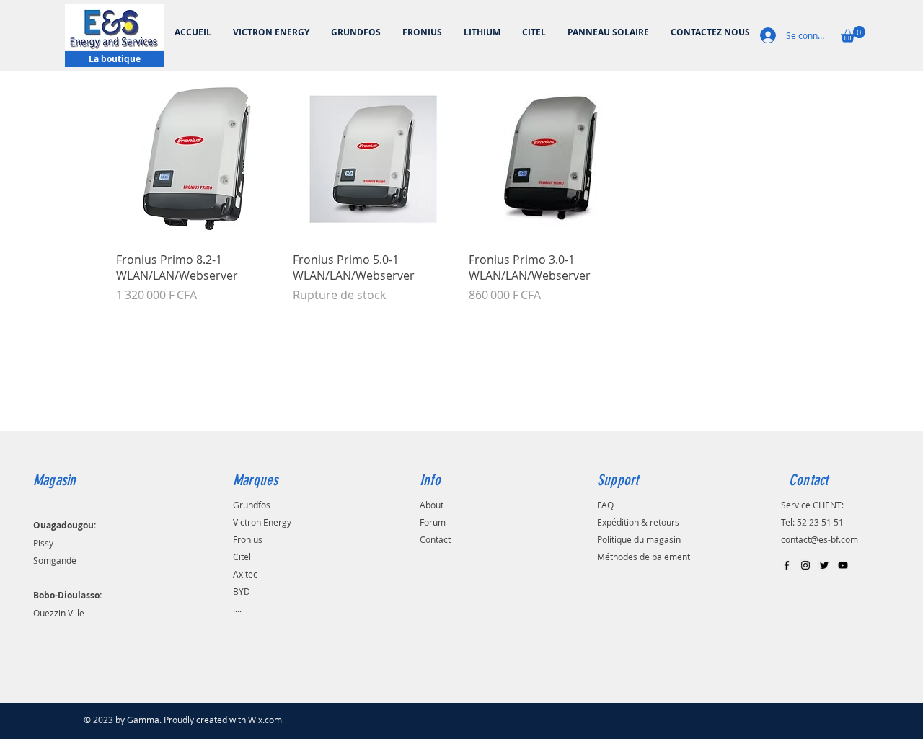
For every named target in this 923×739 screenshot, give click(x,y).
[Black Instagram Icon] (805, 565)
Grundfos (251, 504)
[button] (853, 34)
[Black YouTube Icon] (843, 565)
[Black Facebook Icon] (786, 565)
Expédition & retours (638, 522)
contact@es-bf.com (819, 539)
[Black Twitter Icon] (824, 565)
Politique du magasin (639, 539)
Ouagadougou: (64, 525)
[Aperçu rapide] (197, 159)
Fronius (247, 539)
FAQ (605, 504)
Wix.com (265, 719)
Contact (435, 539)
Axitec (245, 574)
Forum (433, 522)
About (431, 504)
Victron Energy (262, 522)
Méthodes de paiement (643, 556)
